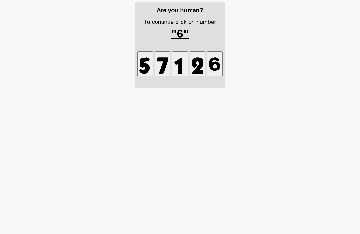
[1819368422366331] (145, 63)
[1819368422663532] (215, 63)
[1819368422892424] (197, 63)
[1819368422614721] (180, 63)
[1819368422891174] (162, 63)
